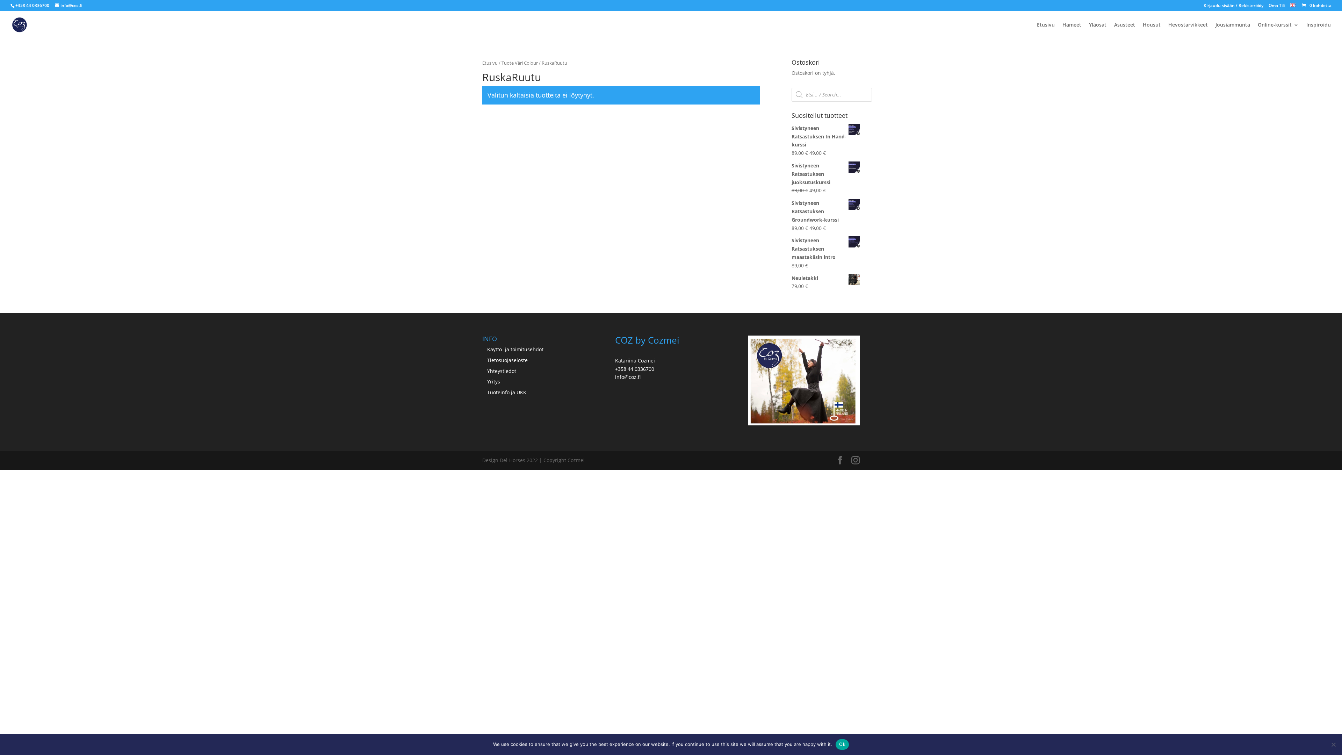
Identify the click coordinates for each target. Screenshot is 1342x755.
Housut (1152, 25)
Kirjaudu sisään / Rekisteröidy (1233, 5)
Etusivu (1046, 25)
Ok (842, 744)
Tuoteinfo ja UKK (506, 392)
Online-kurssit (1275, 25)
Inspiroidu (1318, 25)
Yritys (493, 381)
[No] (1333, 744)
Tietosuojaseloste (507, 360)
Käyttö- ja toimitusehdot (515, 349)
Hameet (1071, 25)
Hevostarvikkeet (1188, 25)
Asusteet (1124, 25)
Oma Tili (1277, 5)
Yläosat (1097, 25)
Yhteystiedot (501, 371)
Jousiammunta (1232, 25)
